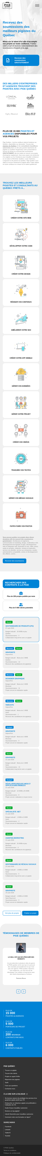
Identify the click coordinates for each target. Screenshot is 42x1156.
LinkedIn (7, 1129)
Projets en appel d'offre (12, 1076)
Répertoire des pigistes (12, 1079)
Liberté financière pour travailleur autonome (19, 1114)
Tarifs (6, 1082)
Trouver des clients (11, 1073)
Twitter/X (7, 1132)
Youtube (7, 1136)
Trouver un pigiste (11, 1070)
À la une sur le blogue (14, 1094)
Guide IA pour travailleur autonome (16, 1108)
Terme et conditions (10, 1150)
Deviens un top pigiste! (12, 1111)
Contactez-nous (10, 1088)
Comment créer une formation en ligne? (18, 1117)
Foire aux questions (11, 1085)
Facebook (8, 1126)
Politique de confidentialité (12, 1153)
